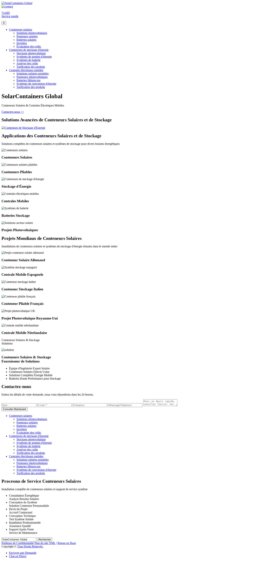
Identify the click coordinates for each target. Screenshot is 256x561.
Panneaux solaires (27, 36)
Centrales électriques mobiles (26, 70)
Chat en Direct (17, 556)
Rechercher (44, 539)
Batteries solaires (26, 39)
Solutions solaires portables (32, 73)
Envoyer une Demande (22, 552)
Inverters (21, 43)
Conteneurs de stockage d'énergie (29, 49)
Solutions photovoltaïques (31, 33)
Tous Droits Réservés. (30, 546)
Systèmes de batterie (28, 60)
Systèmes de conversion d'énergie (36, 83)
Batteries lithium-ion (28, 80)
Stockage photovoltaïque (31, 53)
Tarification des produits (30, 66)
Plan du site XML (44, 543)
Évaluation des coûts (28, 46)
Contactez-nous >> (12, 111)
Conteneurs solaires (20, 29)
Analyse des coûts (27, 63)
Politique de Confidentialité (17, 543)
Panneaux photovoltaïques (32, 77)
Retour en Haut (67, 543)
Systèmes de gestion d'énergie (34, 56)
